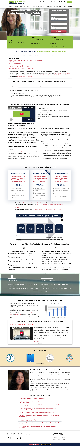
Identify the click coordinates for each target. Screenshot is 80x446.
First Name (53, 13)
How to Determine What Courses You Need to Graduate (52, 74)
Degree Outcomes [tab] (49, 55)
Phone (52, 26)
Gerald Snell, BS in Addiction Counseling (21, 324)
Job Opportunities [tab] (13, 86)
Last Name (53, 17)
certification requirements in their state (28, 151)
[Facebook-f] (8, 438)
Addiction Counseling (18, 176)
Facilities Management (50, 206)
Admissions (10, 6)
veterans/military (29, 312)
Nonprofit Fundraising (19, 206)
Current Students (31, 6)
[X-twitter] (14, 438)
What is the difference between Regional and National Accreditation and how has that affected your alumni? (39, 423)
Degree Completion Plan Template (24, 76)
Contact (70, 6)
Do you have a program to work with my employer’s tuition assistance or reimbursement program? (37, 409)
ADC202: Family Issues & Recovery (16, 61)
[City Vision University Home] (17, 2)
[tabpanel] (40, 94)
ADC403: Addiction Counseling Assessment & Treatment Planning (22, 66)
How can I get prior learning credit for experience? (32, 398)
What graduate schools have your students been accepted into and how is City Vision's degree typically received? (39, 419)
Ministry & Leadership (18, 181)
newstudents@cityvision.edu (62, 434)
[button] (9, 332)
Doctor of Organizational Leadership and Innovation (34, 202)
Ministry (61, 204)
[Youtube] (17, 438)
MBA (61, 180)
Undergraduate (41, 6)
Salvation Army (18, 314)
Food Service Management (30, 206)
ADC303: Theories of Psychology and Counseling (19, 65)
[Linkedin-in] (11, 438)
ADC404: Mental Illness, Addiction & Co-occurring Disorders (21, 68)
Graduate (49, 6)
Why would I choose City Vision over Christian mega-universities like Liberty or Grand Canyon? (39, 416)
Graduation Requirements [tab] (39, 86)
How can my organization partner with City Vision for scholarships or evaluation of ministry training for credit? (39, 405)
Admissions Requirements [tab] (25, 86)
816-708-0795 (59, 433)
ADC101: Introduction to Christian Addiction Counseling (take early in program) (25, 60)
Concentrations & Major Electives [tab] (25, 55)
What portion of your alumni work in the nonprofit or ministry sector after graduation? (37, 427)
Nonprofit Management (18, 178)
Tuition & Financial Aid (20, 6)
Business (58, 204)
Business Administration (18, 180)
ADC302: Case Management (15, 63)
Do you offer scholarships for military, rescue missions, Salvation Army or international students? (38, 401)
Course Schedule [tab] (39, 55)
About (64, 6)
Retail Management (41, 206)
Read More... (36, 341)
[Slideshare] (20, 438)
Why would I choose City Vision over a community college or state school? (38, 412)
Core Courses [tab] (12, 55)
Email (52, 21)
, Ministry (55, 209)
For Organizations (57, 6)
